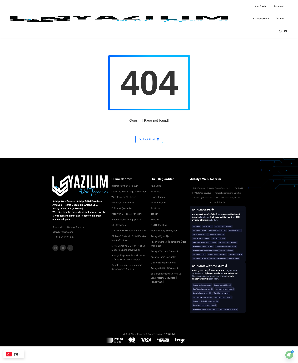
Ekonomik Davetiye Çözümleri (228, 198)
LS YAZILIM (169, 334)
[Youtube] (63, 248)
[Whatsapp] (70, 248)
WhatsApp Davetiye (203, 193)
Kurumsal (279, 6)
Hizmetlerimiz (261, 18)
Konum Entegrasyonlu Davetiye (228, 193)
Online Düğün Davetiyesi (219, 188)
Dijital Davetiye (199, 188)
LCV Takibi (238, 188)
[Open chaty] (289, 355)
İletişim (280, 18)
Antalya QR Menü (203, 209)
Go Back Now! (147, 139)
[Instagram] (55, 248)
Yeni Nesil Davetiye (218, 202)
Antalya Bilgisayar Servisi (209, 265)
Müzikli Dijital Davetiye (202, 198)
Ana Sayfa (261, 6)
